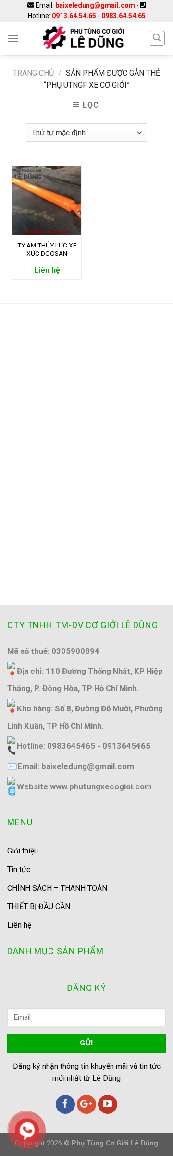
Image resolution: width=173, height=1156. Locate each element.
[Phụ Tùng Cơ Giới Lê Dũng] (83, 38)
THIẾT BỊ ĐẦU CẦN (38, 906)
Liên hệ (19, 925)
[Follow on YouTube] (107, 1104)
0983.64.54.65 (123, 16)
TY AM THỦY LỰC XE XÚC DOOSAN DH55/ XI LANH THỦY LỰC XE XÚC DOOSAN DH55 (46, 249)
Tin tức (18, 869)
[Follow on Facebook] (65, 1104)
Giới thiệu (22, 850)
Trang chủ (33, 73)
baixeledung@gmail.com (95, 5)
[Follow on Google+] (86, 1104)
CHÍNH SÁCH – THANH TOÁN (57, 888)
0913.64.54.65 (74, 16)
